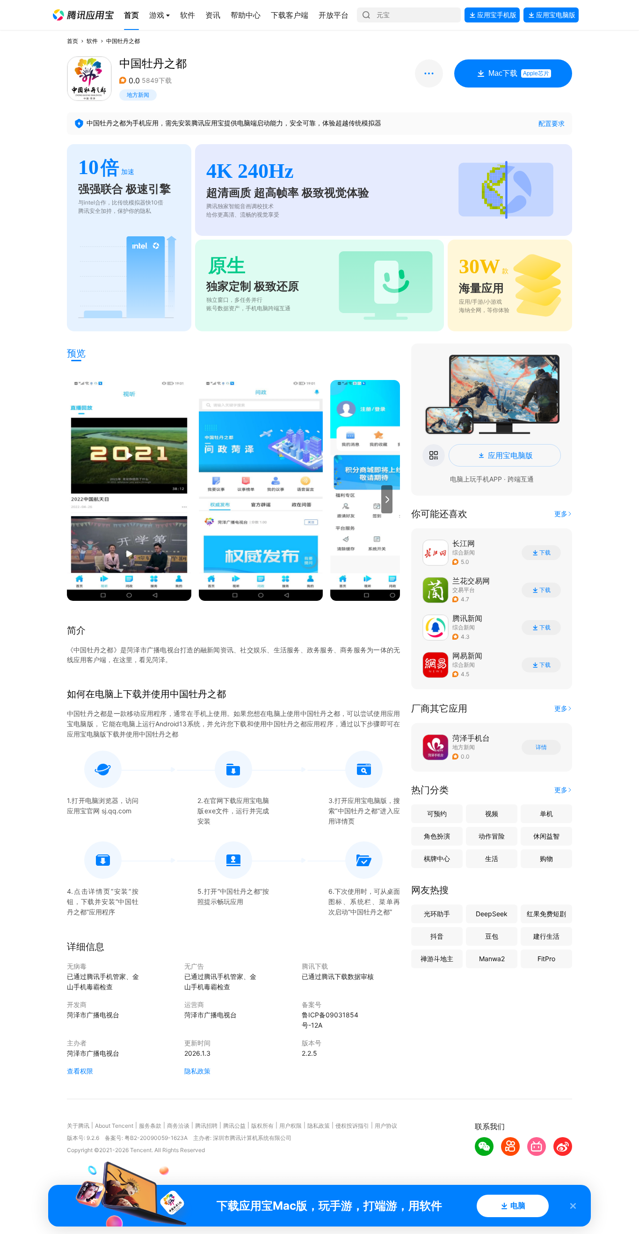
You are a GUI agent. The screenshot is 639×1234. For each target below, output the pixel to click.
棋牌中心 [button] (437, 858)
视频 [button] (491, 814)
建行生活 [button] (546, 936)
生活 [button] (491, 858)
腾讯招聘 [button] (206, 1125)
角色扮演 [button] (437, 836)
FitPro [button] (546, 959)
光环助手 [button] (437, 914)
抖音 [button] (436, 936)
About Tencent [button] (114, 1125)
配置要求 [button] (551, 123)
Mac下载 (518, 73)
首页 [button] (72, 40)
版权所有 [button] (262, 1125)
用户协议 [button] (386, 1125)
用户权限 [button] (290, 1125)
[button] (83, 15)
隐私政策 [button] (197, 1071)
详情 (541, 747)
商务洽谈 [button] (178, 1125)
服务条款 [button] (150, 1125)
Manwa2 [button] (492, 959)
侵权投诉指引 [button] (352, 1125)
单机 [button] (546, 814)
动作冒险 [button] (492, 836)
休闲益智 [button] (546, 836)
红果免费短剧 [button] (546, 914)
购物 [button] (546, 858)
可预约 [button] (437, 814)
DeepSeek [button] (492, 914)
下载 (545, 552)
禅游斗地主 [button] (437, 959)
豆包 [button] (491, 936)
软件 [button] (92, 40)
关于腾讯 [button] (78, 1125)
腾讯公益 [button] (234, 1125)
